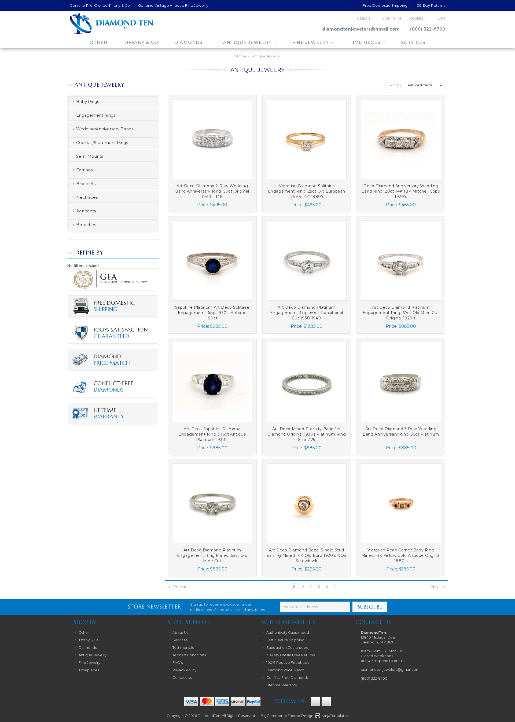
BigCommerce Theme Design (287, 715)
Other (99, 42)
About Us (180, 632)
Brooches (86, 224)
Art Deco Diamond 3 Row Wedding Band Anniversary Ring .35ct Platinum (401, 431)
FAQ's (177, 662)
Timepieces (366, 42)
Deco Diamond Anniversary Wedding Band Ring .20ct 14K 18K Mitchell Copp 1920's (401, 191)
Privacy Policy (184, 670)
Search (363, 18)
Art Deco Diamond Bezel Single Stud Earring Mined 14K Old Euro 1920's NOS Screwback (307, 555)
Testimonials (183, 647)
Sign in (388, 18)
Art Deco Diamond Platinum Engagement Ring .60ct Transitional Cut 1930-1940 (306, 313)
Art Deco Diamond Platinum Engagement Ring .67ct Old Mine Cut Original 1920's (401, 313)
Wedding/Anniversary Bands (104, 128)
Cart (441, 18)
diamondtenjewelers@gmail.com (361, 29)
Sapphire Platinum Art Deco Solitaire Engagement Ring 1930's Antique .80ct (212, 313)
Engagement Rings (95, 115)
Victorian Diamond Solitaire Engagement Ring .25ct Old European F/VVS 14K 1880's (306, 191)
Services (413, 42)
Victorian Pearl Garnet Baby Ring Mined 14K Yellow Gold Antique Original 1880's (401, 555)
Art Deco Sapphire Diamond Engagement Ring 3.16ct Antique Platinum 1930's (212, 434)
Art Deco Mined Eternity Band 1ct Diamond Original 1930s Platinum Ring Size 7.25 (306, 434)
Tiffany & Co (141, 42)
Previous (180, 586)
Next (436, 586)
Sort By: (395, 85)
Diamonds (189, 42)
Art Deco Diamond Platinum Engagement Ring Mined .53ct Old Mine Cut (212, 555)
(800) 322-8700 (427, 29)
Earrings (84, 169)
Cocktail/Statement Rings (102, 142)
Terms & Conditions (189, 655)
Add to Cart (212, 145)
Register (417, 18)
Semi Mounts (89, 156)
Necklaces (87, 197)
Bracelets (85, 183)
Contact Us (182, 677)
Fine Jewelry (311, 42)
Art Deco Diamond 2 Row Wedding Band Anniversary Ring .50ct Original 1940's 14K (212, 191)
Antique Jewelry (248, 42)
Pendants (86, 210)
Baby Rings (87, 101)
